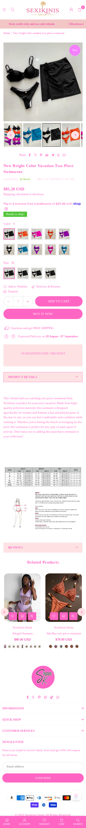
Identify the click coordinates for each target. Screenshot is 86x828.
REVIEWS (15, 547)
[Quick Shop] (22, 616)
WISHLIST (44, 824)
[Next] (75, 135)
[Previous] (11, 135)
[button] (79, 9)
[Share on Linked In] (47, 155)
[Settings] (71, 9)
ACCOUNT (24, 824)
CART (61, 824)
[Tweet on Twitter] (35, 155)
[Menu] (4, 9)
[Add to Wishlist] (13, 616)
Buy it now (43, 314)
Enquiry (13, 291)
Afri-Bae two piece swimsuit (63, 633)
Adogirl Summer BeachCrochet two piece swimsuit (22, 634)
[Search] (12, 9)
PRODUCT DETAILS (22, 377)
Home (6, 33)
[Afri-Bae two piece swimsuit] (63, 597)
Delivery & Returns (48, 286)
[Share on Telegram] (52, 155)
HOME (6, 824)
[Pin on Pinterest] (41, 155)
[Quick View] (32, 616)
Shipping (9, 194)
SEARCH (78, 824)
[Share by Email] (64, 155)
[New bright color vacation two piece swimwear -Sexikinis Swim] (32, 135)
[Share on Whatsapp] (58, 155)
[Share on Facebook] (29, 155)
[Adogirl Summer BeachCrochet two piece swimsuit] (22, 597)
